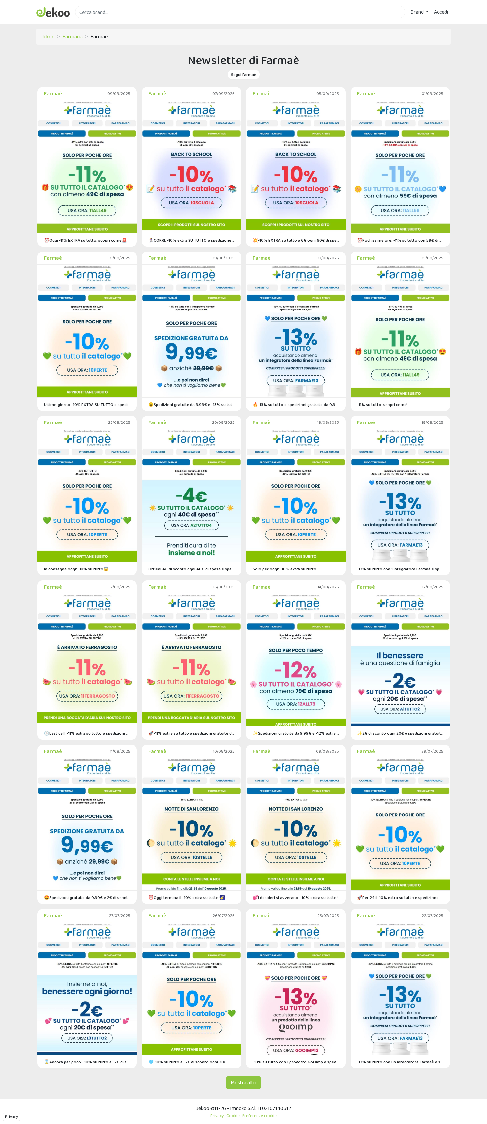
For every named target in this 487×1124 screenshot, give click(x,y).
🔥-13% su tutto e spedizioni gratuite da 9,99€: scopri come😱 (296, 404)
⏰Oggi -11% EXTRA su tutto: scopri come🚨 (85, 240)
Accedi (441, 12)
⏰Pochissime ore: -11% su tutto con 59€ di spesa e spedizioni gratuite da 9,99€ (400, 240)
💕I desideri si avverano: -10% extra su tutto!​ (295, 897)
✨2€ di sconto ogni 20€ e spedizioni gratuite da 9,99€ (400, 733)
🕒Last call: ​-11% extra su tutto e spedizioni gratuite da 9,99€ (87, 733)
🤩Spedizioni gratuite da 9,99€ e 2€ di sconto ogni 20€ (87, 897)
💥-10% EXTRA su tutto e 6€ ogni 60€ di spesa (296, 240)
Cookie (233, 1115)
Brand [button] (417, 12)
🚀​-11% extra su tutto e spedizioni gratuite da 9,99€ (191, 733)
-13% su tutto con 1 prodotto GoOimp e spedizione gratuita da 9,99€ (296, 1062)
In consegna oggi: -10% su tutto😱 (76, 569)
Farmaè (53, 93)
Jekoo (48, 36)
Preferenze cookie (259, 1115)
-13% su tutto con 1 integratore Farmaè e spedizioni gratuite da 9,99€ (400, 569)
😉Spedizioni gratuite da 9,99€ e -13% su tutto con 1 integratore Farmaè (191, 404)
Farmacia (72, 36)
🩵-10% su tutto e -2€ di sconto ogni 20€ (187, 1062)
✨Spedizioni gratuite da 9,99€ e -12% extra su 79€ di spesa (296, 733)
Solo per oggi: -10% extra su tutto (284, 569)
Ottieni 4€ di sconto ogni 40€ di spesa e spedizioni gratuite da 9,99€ (191, 569)
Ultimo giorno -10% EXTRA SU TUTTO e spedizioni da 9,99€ (87, 404)
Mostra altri (243, 1082)
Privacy (11, 1117)
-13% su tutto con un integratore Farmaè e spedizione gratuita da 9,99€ (400, 1062)
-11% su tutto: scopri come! (382, 404)
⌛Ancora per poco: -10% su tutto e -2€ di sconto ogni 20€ (87, 1062)
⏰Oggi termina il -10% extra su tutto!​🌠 (186, 897)
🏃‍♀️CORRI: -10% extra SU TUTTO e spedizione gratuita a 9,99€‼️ (191, 240)
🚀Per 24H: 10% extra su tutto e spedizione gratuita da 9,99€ (400, 897)
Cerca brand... (89, 22)
